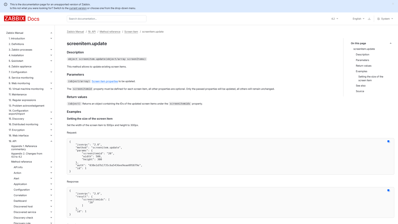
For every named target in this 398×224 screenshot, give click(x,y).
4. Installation (16, 55)
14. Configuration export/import (18, 112)
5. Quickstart (16, 60)
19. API (12, 141)
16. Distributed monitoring (23, 124)
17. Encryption (17, 129)
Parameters (362, 60)
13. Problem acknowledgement (26, 105)
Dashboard (20, 200)
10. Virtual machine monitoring (26, 88)
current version (78, 8)
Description (362, 54)
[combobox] (107, 19)
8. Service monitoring (21, 77)
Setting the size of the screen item (370, 78)
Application (20, 184)
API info (18, 167)
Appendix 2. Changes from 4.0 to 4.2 (26, 155)
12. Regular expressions (22, 100)
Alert (16, 178)
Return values (363, 65)
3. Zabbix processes (20, 49)
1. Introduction (17, 38)
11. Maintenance (18, 94)
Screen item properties (105, 81)
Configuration (22, 189)
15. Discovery (16, 118)
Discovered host (23, 206)
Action (17, 172)
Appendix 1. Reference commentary (24, 148)
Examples (361, 71)
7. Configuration (18, 72)
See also (361, 85)
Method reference (21, 161)
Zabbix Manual (14, 32)
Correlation (20, 195)
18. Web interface (19, 135)
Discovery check (23, 217)
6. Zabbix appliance (20, 66)
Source (360, 91)
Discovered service (25, 212)
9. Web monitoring (19, 83)
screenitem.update (364, 48)
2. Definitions (16, 44)
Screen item (131, 31)
